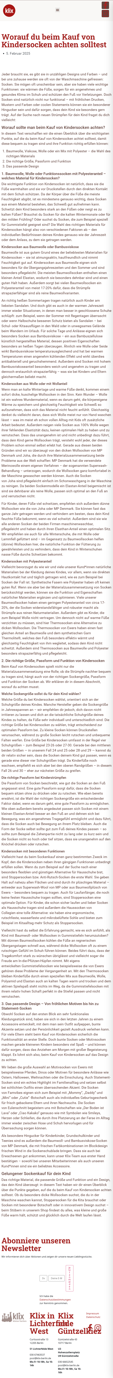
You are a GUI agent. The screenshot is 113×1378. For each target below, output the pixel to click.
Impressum (92, 1313)
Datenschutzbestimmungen (55, 1299)
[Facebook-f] (105, 5)
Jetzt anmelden (69, 1278)
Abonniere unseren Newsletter (35, 1244)
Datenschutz (93, 1317)
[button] (57, 10)
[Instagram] (105, 13)
